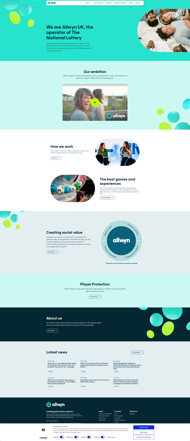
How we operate (118, 415)
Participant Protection (120, 3)
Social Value (108, 3)
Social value (117, 418)
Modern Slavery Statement (105, 413)
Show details (111, 437)
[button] (88, 3)
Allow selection (144, 432)
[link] (95, 297)
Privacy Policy (102, 418)
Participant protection (119, 420)
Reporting (132, 413)
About (115, 413)
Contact (131, 3)
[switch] (76, 437)
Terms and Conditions (104, 415)
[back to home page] (52, 3)
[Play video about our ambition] (95, 102)
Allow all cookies (143, 427)
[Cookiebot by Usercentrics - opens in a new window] (43, 438)
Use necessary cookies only (144, 437)
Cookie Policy (102, 420)
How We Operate (98, 3)
